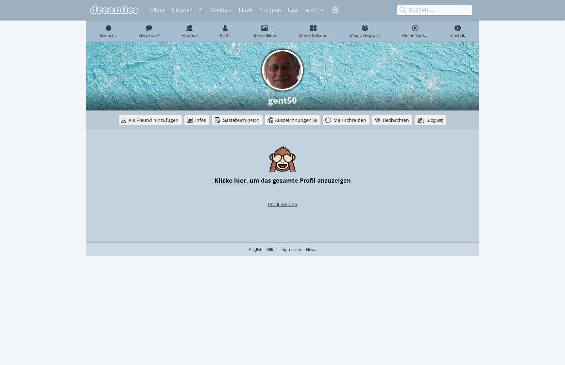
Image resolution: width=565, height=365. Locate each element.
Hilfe (271, 249)
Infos (200, 120)
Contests (221, 10)
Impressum (291, 249)
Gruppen (270, 10)
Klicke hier (230, 180)
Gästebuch (241, 120)
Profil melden (282, 204)
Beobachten (396, 120)
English (255, 249)
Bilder (157, 10)
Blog (434, 120)
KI (201, 10)
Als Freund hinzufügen (153, 120)
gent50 (282, 100)
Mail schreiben (350, 120)
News (311, 249)
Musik (246, 10)
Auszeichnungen (296, 120)
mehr (312, 10)
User (293, 10)
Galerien (182, 10)
